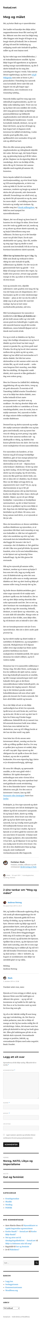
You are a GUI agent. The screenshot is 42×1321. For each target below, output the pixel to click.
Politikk (12, 877)
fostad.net (9, 7)
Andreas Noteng (15, 902)
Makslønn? (14, 1249)
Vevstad (7, 1124)
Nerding (6, 877)
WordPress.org (11, 1290)
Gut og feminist (22, 1246)
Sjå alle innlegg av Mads (28, 867)
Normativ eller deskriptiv (14, 796)
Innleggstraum (11, 1284)
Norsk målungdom (26, 207)
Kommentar (9, 1070)
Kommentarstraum (13, 1287)
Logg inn (9, 1281)
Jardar (5, 799)
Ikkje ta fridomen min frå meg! (18, 1243)
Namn (6, 1103)
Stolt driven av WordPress (21, 1317)
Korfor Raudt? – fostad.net (16, 1231)
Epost (6, 1113)
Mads (8, 875)
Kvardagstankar (28, 875)
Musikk (8, 1202)
